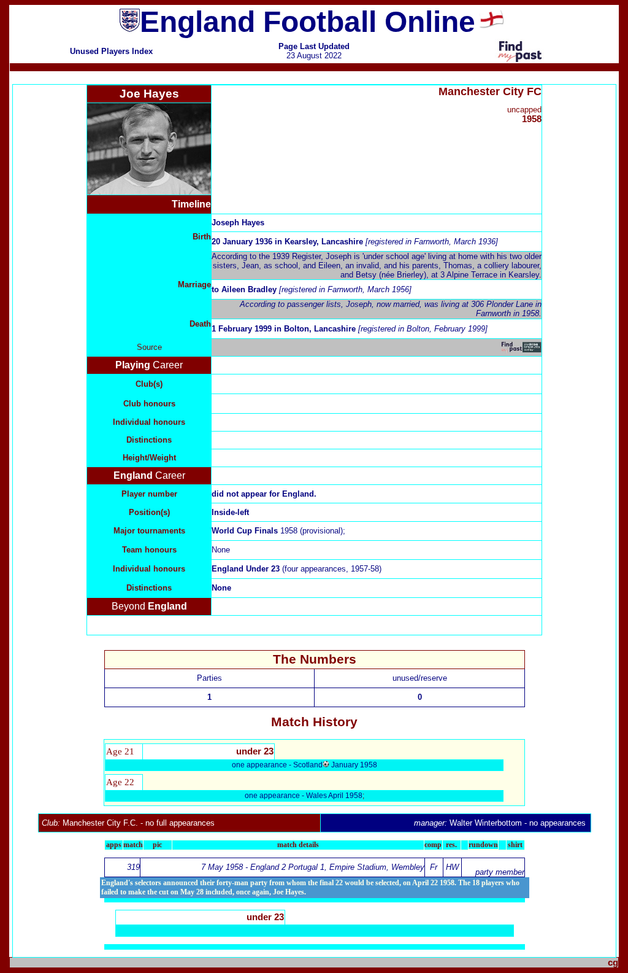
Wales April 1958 (334, 795)
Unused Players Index (111, 51)
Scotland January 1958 (335, 765)
